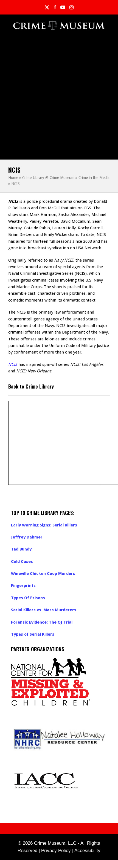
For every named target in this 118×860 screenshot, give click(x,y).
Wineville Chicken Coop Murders (43, 573)
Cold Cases (22, 561)
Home (13, 177)
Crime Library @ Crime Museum (48, 177)
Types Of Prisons (28, 597)
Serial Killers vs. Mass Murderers (43, 609)
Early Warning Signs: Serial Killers (44, 525)
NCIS (12, 364)
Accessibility (87, 850)
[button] (107, 25)
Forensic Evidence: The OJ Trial (41, 622)
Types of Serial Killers (32, 634)
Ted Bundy (21, 549)
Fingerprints (23, 585)
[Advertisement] (59, 98)
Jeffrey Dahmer (27, 537)
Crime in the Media (93, 177)
